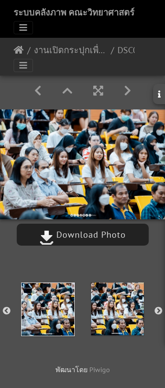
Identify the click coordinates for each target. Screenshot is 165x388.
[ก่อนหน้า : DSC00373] (38, 90)
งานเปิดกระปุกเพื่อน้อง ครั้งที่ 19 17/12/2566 (70, 50)
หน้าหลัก (19, 50)
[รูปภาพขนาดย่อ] (67, 90)
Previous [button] (6, 311)
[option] (48, 309)
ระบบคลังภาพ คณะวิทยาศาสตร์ (74, 12)
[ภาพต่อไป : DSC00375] (128, 90)
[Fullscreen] (98, 90)
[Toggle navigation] (23, 27)
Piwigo (99, 369)
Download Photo (90, 234)
